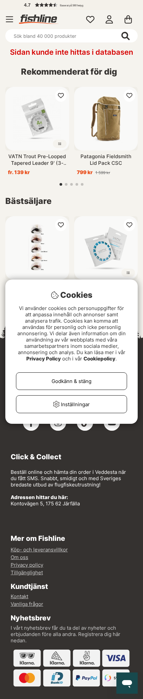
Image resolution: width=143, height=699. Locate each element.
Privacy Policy (43, 358)
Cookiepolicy (99, 358)
